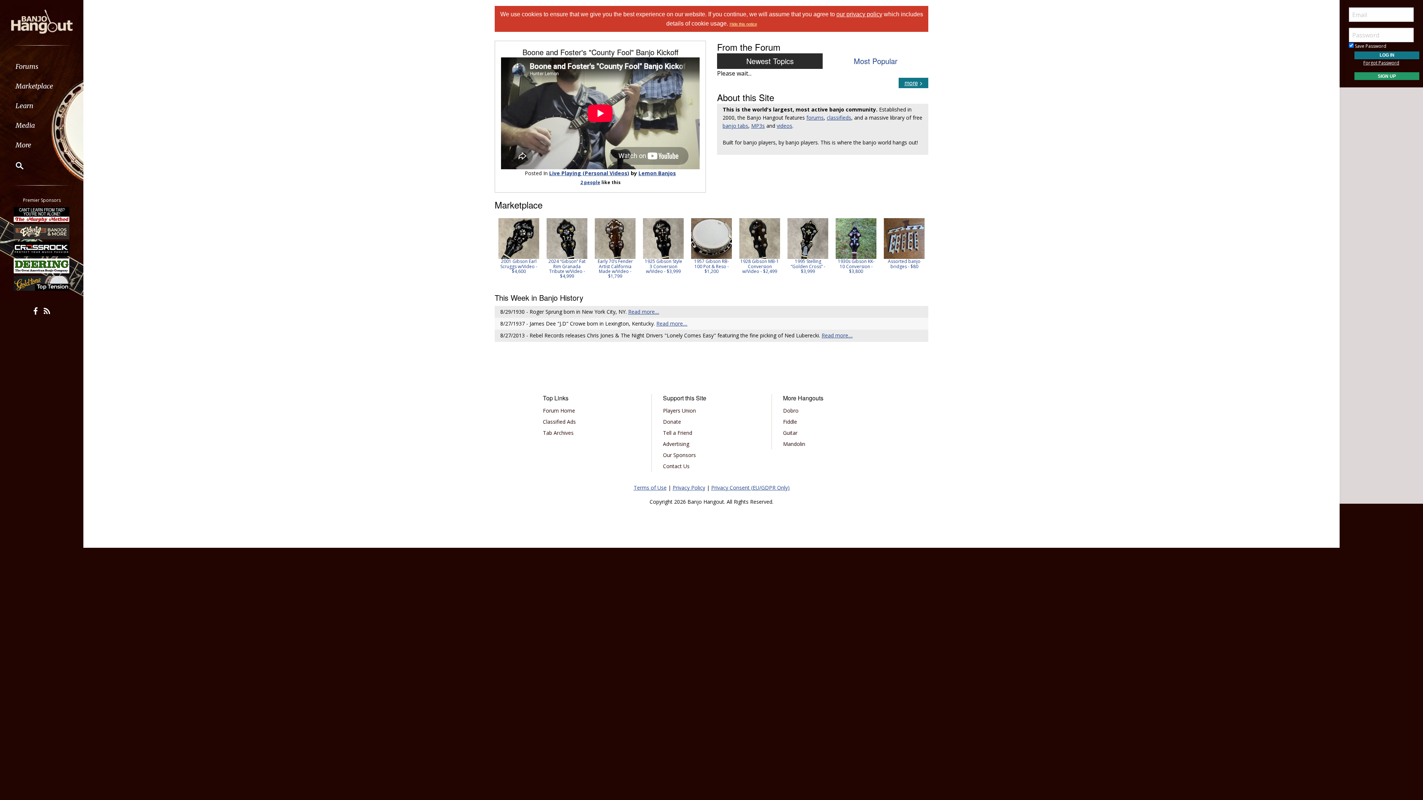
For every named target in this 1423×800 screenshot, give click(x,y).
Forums (27, 66)
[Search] (15, 165)
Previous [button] (498, 250)
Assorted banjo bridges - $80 (904, 263)
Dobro (791, 410)
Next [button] (918, 250)
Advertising (676, 443)
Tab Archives (558, 432)
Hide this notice (743, 24)
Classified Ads (559, 421)
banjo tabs (735, 125)
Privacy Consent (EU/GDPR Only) (750, 487)
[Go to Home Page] (42, 21)
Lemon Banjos (657, 173)
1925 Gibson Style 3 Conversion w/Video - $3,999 (663, 266)
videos (784, 125)
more (911, 83)
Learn (24, 105)
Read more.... (643, 311)
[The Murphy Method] (42, 214)
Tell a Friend (677, 432)
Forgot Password (1381, 63)
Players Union (679, 410)
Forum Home (559, 410)
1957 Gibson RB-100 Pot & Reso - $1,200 (711, 266)
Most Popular (876, 61)
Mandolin (794, 443)
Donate (672, 421)
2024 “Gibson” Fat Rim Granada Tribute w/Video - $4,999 (567, 268)
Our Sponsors (679, 455)
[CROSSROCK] (42, 248)
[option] (519, 246)
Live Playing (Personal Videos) (589, 173)
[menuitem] (41, 66)
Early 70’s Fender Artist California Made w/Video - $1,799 (615, 268)
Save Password (1370, 46)
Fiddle (790, 421)
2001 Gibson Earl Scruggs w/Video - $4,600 (518, 266)
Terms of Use (650, 487)
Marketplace (34, 86)
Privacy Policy (689, 487)
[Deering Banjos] (42, 265)
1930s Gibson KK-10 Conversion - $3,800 (856, 266)
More (23, 145)
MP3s (758, 125)
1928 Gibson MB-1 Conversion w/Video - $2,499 (759, 266)
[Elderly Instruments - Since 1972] (42, 231)
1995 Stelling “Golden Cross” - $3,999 (808, 266)
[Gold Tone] (42, 283)
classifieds (839, 117)
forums (815, 117)
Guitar (790, 432)
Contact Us (676, 466)
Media (25, 125)
